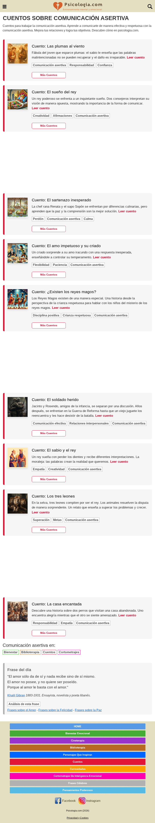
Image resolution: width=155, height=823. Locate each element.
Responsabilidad (82, 65)
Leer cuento (136, 57)
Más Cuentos (48, 74)
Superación (41, 520)
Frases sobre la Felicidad (55, 710)
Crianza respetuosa (77, 315)
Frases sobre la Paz (88, 710)
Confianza (105, 65)
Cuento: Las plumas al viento (58, 46)
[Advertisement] (77, 162)
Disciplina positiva (46, 315)
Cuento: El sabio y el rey (54, 450)
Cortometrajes (69, 652)
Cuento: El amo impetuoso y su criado (66, 246)
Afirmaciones (62, 115)
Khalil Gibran (16, 695)
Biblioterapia (30, 652)
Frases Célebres (77, 783)
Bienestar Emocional (77, 733)
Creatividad (41, 115)
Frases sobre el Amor (21, 710)
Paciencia (60, 264)
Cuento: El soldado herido (55, 399)
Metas (57, 520)
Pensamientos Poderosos (78, 790)
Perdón (38, 218)
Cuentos (49, 652)
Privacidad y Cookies (77, 818)
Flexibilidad (41, 264)
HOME (77, 726)
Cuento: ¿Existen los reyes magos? (64, 292)
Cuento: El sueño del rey (54, 92)
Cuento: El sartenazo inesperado (61, 200)
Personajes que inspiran (77, 754)
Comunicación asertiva (49, 65)
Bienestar (11, 652)
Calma (88, 218)
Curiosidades (77, 769)
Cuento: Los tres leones (53, 496)
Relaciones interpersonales (89, 423)
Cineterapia (77, 740)
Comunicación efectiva (49, 423)
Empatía (39, 469)
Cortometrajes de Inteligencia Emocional (78, 776)
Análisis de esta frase (24, 704)
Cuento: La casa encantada (57, 604)
